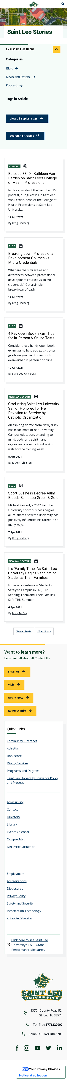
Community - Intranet (22, 741)
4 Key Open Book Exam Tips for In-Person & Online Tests (31, 335)
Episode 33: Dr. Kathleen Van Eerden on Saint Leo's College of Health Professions (32, 178)
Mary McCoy (19, 613)
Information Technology (24, 911)
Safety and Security (20, 903)
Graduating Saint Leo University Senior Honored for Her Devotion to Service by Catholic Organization (33, 411)
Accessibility (15, 802)
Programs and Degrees (23, 771)
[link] (25, 136)
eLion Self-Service (19, 918)
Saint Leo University (24, 373)
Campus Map (16, 839)
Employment (15, 874)
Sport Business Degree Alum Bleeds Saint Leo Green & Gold (33, 495)
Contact (12, 809)
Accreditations (17, 881)
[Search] (63, 4)
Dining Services (17, 763)
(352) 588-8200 (52, 1034)
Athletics (13, 748)
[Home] (33, 4)
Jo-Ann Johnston (22, 462)
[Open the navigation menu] (4, 4)
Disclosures (15, 888)
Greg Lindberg (20, 223)
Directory (13, 817)
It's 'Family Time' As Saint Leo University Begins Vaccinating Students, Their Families (32, 573)
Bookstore (14, 756)
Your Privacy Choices (44, 1069)
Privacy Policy (16, 896)
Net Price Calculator (21, 847)
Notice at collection (33, 1075)
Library (12, 824)
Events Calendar (18, 832)
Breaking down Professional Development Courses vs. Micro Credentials (31, 258)
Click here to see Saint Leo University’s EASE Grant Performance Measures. (29, 945)
